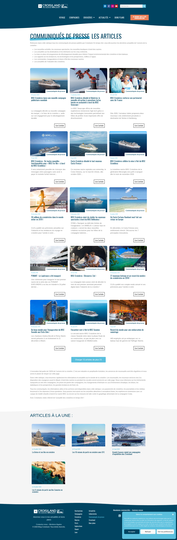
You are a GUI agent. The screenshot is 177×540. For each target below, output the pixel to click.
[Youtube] (116, 6)
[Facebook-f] (108, 6)
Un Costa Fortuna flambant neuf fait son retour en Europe (126, 218)
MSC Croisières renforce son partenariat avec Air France (126, 99)
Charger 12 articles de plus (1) (88, 360)
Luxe (76, 532)
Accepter (131, 532)
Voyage (62, 17)
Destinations (79, 511)
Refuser (148, 532)
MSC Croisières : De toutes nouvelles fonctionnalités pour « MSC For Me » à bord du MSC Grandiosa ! (48, 163)
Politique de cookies (148, 536)
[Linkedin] (105, 6)
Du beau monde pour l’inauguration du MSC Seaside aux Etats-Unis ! (47, 331)
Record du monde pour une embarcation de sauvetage (127, 331)
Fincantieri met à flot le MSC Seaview (85, 329)
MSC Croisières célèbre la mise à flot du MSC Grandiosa (127, 162)
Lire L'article (60, 125)
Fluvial (77, 529)
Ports (76, 523)
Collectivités (93, 514)
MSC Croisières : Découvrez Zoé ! (83, 275)
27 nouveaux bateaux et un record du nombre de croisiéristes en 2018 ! (127, 277)
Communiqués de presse (96, 517)
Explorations (78, 526)
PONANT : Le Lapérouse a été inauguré (46, 275)
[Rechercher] (144, 6)
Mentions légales (55, 524)
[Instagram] (112, 6)
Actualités (103, 17)
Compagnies (74, 17)
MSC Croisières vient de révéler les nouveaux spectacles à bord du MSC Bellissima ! (88, 218)
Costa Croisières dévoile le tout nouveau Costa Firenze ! (86, 162)
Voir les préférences (165, 532)
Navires (77, 520)
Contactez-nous (42, 524)
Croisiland (92, 520)
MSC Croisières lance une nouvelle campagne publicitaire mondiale (48, 99)
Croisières (87, 17)
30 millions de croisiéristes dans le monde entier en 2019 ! (47, 218)
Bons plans (119, 17)
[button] (173, 514)
